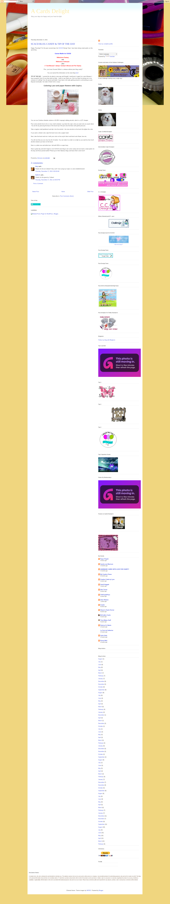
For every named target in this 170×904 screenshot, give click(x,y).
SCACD (61, 48)
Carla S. (37, 175)
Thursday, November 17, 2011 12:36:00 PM (47, 180)
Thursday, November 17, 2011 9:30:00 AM (47, 171)
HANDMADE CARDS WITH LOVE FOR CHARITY (114, 569)
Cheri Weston (104, 600)
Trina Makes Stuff (105, 620)
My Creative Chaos (106, 574)
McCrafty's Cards (105, 615)
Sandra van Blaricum (106, 564)
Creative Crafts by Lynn (107, 579)
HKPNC (89, 890)
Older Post (90, 191)
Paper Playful (104, 559)
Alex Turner (103, 589)
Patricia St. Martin (105, 625)
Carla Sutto (103, 635)
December (101, 681)
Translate (112, 56)
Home (63, 191)
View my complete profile (105, 44)
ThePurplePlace (105, 594)
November (101, 684)
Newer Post (35, 191)
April (99, 670)
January (100, 678)
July (99, 661)
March (100, 673)
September (101, 690)
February (100, 676)
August (100, 659)
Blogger (101, 890)
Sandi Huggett (104, 584)
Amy (36, 166)
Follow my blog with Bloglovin (106, 340)
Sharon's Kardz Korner (107, 610)
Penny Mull (103, 640)
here (77, 73)
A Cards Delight (50, 11)
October (100, 687)
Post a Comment (38, 183)
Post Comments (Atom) (67, 196)
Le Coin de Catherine (106, 630)
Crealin (102, 605)
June (99, 664)
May (99, 667)
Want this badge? (119, 244)
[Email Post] (54, 158)
